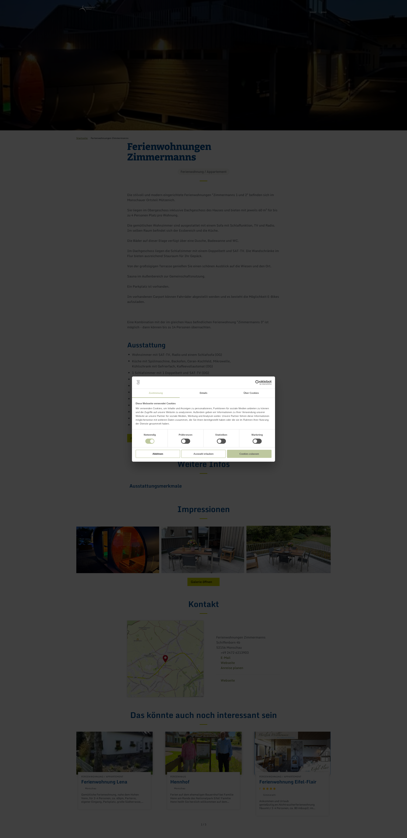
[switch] (185, 441)
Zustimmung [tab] (156, 393)
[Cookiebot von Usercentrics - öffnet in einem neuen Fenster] (258, 382)
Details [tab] (203, 393)
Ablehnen (157, 453)
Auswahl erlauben (203, 453)
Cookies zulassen (249, 453)
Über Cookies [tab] (251, 393)
